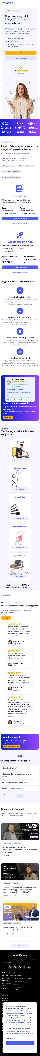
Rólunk (16, 984)
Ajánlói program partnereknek (23, 978)
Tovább (20, 796)
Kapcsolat (17, 987)
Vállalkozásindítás (7, 975)
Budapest (5, 998)
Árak (3, 985)
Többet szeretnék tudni (20, 223)
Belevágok (6, 618)
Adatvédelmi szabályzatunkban (17, 1022)
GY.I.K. (16, 989)
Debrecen (5, 1000)
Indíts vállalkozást (21, 58)
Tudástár (5, 988)
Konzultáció (6, 980)
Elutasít (20, 1048)
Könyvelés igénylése (20, 218)
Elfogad (20, 1043)
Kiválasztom (8, 417)
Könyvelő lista (6, 983)
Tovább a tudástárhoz (20, 946)
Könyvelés (5, 978)
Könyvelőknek (18, 975)
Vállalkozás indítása (20, 267)
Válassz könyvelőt (21, 53)
